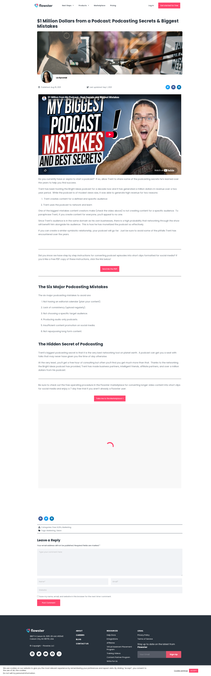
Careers (80, 635)
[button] (168, 87)
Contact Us (82, 643)
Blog (78, 639)
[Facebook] (52, 653)
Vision (59, 530)
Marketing (66, 527)
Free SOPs (56, 527)
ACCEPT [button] (193, 671)
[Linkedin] (32, 653)
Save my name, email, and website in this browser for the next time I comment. (75, 596)
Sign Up (174, 654)
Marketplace (99, 5)
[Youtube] (45, 653)
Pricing (113, 5)
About (79, 631)
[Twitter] (39, 653)
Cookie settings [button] (181, 671)
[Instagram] (59, 653)
